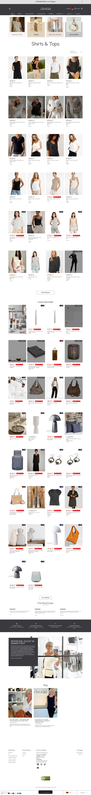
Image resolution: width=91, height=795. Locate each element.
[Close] (68, 387)
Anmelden (57, 402)
